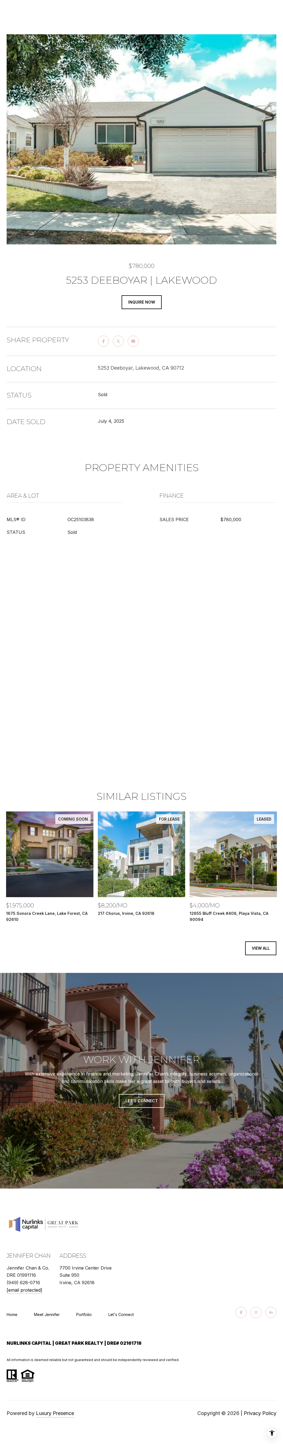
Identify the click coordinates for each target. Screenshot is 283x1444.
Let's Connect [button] (141, 1100)
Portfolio (84, 1314)
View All (261, 948)
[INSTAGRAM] (255, 1312)
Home (12, 1314)
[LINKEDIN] (270, 1312)
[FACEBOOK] (241, 1312)
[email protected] (24, 1290)
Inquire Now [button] (141, 302)
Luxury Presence (55, 1413)
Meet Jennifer (47, 1314)
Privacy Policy (260, 1413)
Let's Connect (121, 1314)
